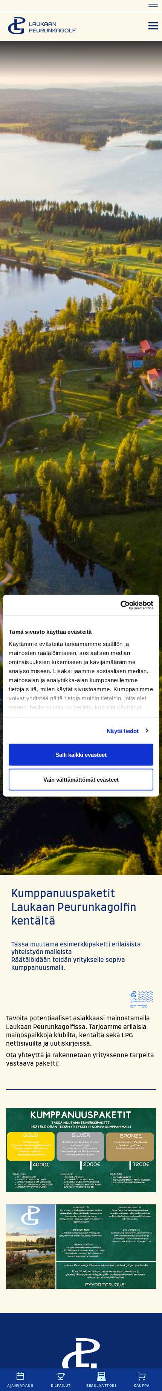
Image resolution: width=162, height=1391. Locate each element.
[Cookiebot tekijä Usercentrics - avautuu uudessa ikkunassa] (120, 605)
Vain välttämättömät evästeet (81, 779)
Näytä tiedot (123, 730)
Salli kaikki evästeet (81, 754)
